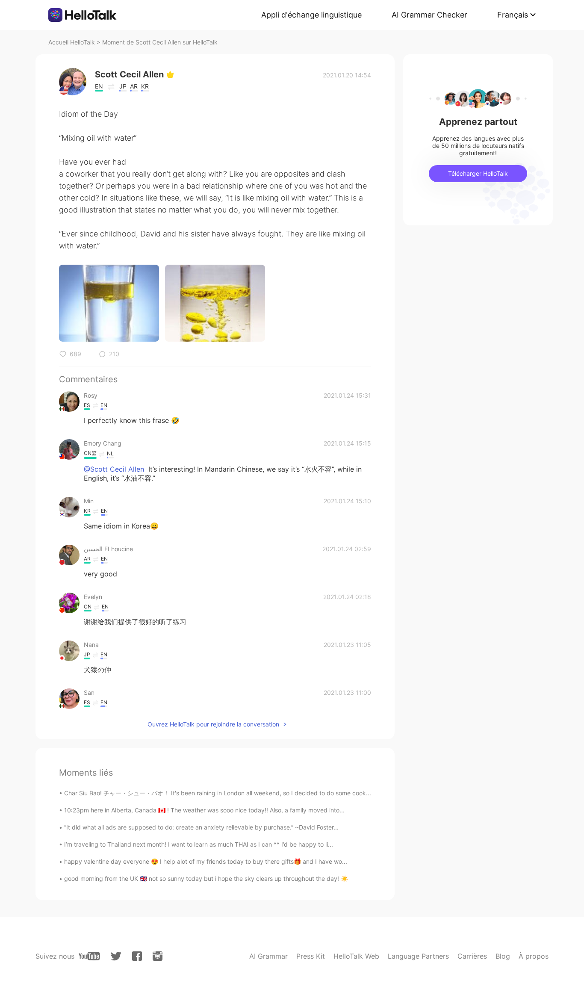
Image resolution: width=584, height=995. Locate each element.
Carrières (472, 956)
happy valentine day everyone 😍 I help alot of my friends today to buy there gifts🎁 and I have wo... (205, 861)
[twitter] (116, 956)
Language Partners (418, 956)
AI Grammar (268, 956)
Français (512, 14)
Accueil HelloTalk (71, 42)
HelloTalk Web (356, 956)
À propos (534, 956)
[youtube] (89, 956)
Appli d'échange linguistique (311, 14)
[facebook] (137, 956)
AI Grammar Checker (429, 14)
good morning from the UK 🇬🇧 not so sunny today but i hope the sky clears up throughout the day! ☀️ (206, 878)
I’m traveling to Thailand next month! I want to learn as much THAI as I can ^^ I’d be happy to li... (198, 844)
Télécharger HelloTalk (478, 173)
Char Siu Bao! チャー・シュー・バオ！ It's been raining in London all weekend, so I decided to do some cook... (217, 793)
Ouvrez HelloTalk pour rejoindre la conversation (213, 724)
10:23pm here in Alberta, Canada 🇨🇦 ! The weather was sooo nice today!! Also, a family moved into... (204, 810)
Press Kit (310, 956)
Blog (503, 956)
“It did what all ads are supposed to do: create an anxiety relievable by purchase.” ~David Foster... (201, 827)
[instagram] (157, 956)
